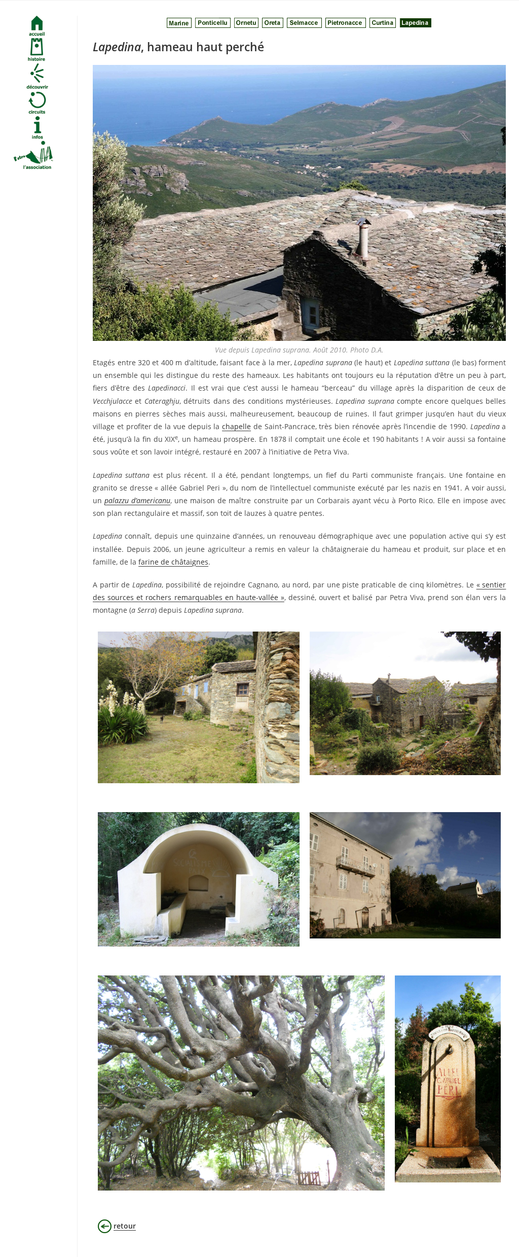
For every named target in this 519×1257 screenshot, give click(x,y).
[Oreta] (272, 22)
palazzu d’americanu (137, 500)
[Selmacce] (304, 22)
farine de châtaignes (173, 562)
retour (125, 1226)
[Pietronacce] (345, 22)
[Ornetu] (246, 22)
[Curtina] (382, 22)
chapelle (236, 426)
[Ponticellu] (213, 22)
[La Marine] (179, 22)
